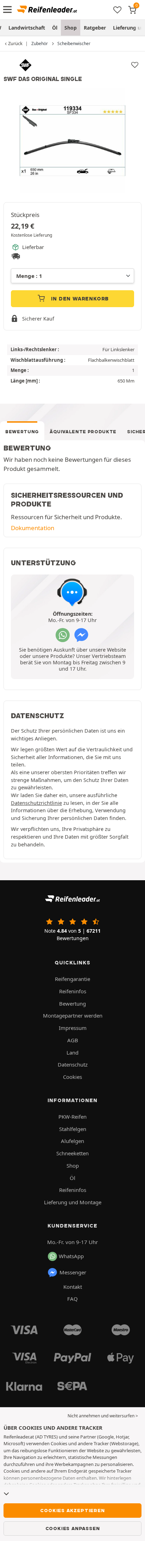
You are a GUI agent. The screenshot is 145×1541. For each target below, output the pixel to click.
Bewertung (22, 431)
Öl (54, 27)
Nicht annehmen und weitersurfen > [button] (103, 1416)
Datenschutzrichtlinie (36, 803)
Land (72, 1052)
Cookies (72, 1076)
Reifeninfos (72, 991)
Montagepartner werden (72, 1015)
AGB (72, 1040)
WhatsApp (71, 1256)
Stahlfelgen (72, 1128)
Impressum (73, 1027)
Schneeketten (72, 1153)
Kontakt (72, 1286)
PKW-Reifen (72, 1116)
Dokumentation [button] (32, 528)
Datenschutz (73, 1064)
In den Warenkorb (79, 299)
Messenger (72, 1272)
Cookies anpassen (72, 1528)
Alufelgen (72, 1140)
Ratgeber (95, 27)
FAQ (72, 1298)
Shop (70, 27)
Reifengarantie (72, 978)
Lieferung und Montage (72, 1202)
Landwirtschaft (26, 27)
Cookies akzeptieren (72, 1510)
